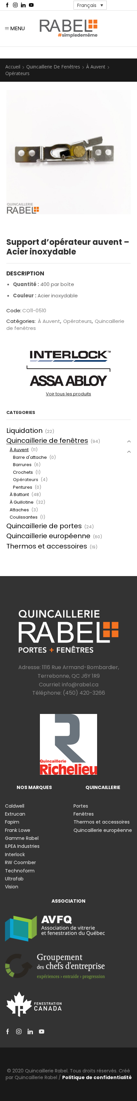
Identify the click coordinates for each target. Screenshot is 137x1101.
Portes (80, 806)
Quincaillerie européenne (48, 536)
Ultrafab (14, 878)
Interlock (15, 854)
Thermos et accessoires (46, 546)
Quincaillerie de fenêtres (53, 66)
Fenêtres (83, 814)
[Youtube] (31, 5)
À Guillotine (22, 502)
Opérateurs (17, 73)
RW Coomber (20, 862)
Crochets (23, 472)
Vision (11, 886)
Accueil (12, 66)
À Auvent (95, 66)
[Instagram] (15, 5)
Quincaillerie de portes (44, 526)
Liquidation (24, 430)
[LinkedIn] (23, 5)
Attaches (19, 510)
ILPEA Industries (22, 846)
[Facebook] (7, 5)
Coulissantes (24, 517)
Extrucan (15, 814)
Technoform (20, 870)
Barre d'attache (30, 457)
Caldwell (14, 806)
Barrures (22, 464)
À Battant (19, 494)
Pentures (22, 487)
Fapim (12, 822)
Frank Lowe (17, 830)
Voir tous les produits (68, 394)
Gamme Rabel (22, 838)
